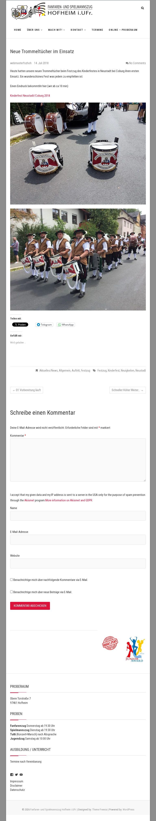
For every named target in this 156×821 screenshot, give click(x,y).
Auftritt (76, 370)
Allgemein (64, 370)
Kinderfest (114, 370)
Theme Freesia (99, 809)
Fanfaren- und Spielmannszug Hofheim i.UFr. (53, 809)
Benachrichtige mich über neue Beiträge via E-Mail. (42, 592)
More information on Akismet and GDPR (68, 500)
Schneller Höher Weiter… (128, 390)
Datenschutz (17, 789)
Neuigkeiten (127, 370)
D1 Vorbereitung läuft (26, 390)
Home (18, 29)
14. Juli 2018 (41, 63)
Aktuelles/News (48, 370)
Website (15, 556)
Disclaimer (16, 785)
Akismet (29, 500)
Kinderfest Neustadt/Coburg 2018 (30, 95)
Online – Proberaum (123, 29)
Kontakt (77, 29)
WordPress (128, 809)
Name (13, 508)
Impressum (16, 781)
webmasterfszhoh (21, 63)
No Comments (137, 63)
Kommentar (18, 435)
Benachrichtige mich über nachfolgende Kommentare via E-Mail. (50, 580)
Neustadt (140, 370)
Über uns (33, 29)
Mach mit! (55, 29)
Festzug (85, 370)
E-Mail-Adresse (19, 532)
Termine (97, 29)
